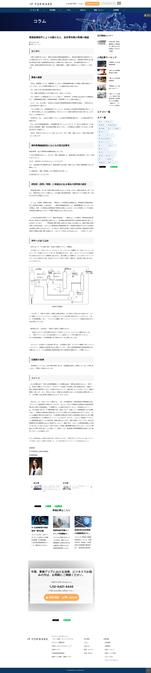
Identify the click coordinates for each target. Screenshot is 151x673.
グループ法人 (109, 656)
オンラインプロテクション (106, 135)
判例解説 (102, 128)
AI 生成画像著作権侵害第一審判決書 (39, 529)
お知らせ (83, 10)
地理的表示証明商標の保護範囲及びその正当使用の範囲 (82, 532)
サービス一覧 (34, 10)
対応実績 (52, 10)
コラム (69, 10)
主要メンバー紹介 (110, 653)
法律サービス (34, 44)
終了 (101, 121)
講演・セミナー (99, 10)
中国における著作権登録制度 (114, 79)
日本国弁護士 (33, 455)
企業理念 (107, 646)
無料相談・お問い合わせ (93, 3)
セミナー (113, 145)
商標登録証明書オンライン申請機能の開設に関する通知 (61, 532)
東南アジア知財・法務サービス (61, 656)
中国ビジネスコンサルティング (107, 152)
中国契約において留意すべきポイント (114, 87)
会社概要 (107, 642)
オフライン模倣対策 (114, 128)
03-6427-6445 (72, 3)
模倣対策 (102, 162)
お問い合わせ (88, 653)
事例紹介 (102, 125)
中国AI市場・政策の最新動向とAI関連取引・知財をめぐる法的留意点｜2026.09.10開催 (114, 46)
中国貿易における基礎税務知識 (114, 63)
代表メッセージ (110, 649)
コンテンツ (103, 145)
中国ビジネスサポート (105, 142)
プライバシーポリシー (112, 660)
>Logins (81, 3)
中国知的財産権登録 (105, 138)
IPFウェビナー (103, 148)
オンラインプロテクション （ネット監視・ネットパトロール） (66, 638)
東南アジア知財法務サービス (107, 155)
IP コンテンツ (113, 162)
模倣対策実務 (113, 125)
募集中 (110, 159)
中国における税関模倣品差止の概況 (114, 72)
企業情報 (116, 10)
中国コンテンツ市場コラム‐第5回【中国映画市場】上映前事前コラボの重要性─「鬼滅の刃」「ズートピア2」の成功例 (114, 99)
